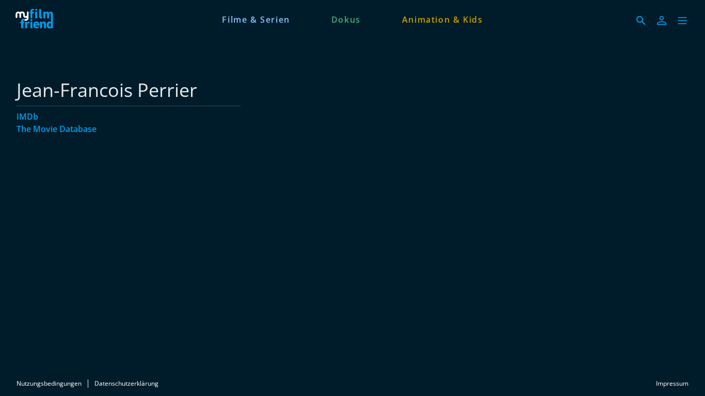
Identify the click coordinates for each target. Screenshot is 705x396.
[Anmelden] (661, 20)
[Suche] (641, 20)
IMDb (27, 116)
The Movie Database (57, 129)
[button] (682, 20)
